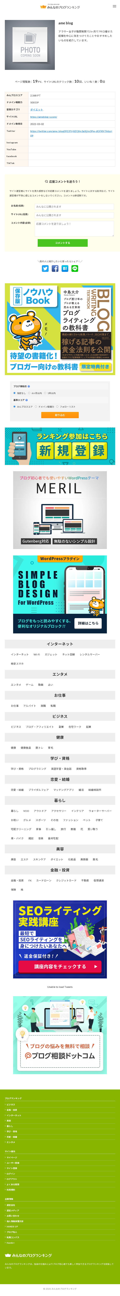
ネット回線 (68, 654)
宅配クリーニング (21, 829)
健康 (13, 747)
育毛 (50, 747)
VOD (26, 810)
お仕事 (15, 705)
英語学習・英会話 (61, 768)
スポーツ (41, 820)
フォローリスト (68, 406)
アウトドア (40, 810)
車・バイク (17, 838)
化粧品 (72, 859)
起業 (88, 726)
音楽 (40, 838)
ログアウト (12, 1179)
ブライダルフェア (38, 789)
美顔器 (84, 859)
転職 (53, 705)
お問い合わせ (13, 1216)
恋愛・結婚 (17, 789)
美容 (13, 859)
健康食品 (26, 747)
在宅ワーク (75, 726)
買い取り (93, 829)
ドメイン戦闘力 (46, 406)
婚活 (81, 789)
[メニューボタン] (114, 6)
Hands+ (11, 1243)
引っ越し (51, 829)
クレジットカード (66, 880)
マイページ (12, 1157)
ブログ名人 (12, 1232)
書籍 (73, 829)
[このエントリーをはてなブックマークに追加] (65, 270)
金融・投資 (17, 880)
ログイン (11, 1173)
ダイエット (36, 109)
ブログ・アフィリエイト (40, 726)
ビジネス (16, 726)
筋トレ (39, 747)
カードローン (43, 880)
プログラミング (37, 768)
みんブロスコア (25, 406)
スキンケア (39, 859)
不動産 (85, 880)
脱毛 (95, 859)
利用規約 (11, 1190)
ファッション (70, 820)
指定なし (21, 393)
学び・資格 (17, 768)
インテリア (77, 810)
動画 (40, 684)
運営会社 (11, 1205)
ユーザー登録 (13, 1163)
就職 (43, 705)
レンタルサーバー (90, 654)
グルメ (27, 820)
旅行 (63, 829)
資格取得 (81, 768)
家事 (38, 829)
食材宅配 (53, 838)
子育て (99, 820)
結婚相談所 (94, 789)
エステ (24, 859)
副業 (61, 726)
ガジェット (51, 654)
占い (50, 684)
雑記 (31, 838)
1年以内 (52, 393)
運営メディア (13, 1210)
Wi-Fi (37, 654)
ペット (87, 820)
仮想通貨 (99, 880)
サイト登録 (12, 1168)
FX (30, 880)
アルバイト (29, 705)
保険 (13, 889)
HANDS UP (12, 1226)
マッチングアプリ (63, 789)
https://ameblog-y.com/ (43, 116)
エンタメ (16, 684)
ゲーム (29, 684)
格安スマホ (17, 663)
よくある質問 (13, 1184)
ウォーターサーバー (100, 810)
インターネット (20, 654)
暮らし (15, 810)
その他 (54, 820)
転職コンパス (13, 1237)
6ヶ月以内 (37, 393)
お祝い (15, 820)
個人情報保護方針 (15, 1221)
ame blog (65, 23)
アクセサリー (58, 810)
